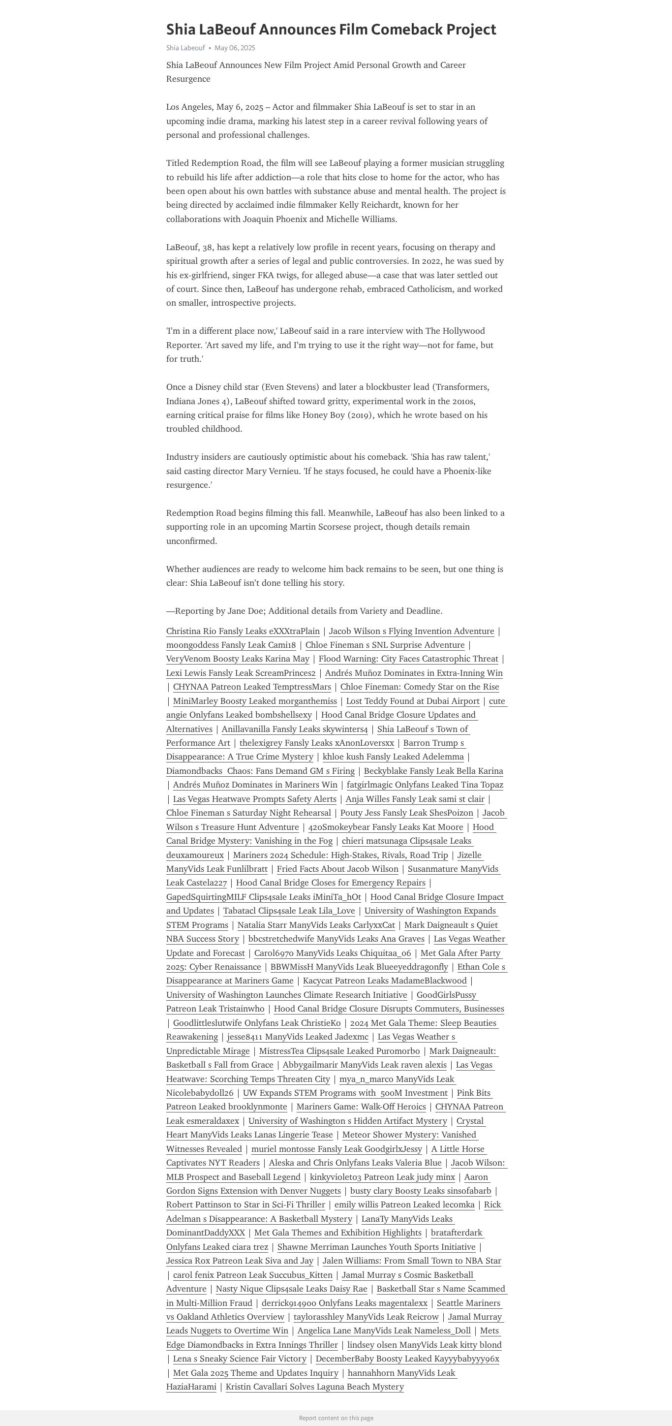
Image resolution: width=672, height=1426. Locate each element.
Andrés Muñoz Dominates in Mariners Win (255, 784)
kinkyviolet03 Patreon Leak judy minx (382, 1177)
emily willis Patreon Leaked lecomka (405, 1204)
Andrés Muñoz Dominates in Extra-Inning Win (414, 672)
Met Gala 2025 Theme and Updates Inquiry (255, 1372)
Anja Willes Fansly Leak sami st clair (415, 798)
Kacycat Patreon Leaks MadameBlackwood (385, 980)
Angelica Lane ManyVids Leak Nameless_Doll (384, 1330)
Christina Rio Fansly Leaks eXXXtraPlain (243, 631)
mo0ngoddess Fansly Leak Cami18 (231, 644)
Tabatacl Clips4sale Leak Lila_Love (289, 910)
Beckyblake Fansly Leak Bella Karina (433, 770)
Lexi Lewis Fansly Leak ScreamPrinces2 (241, 672)
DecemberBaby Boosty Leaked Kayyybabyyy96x (407, 1358)
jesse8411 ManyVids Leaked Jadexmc (297, 1036)
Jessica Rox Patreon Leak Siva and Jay (239, 1260)
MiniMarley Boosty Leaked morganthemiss (255, 701)
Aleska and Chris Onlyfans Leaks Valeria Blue (355, 1162)
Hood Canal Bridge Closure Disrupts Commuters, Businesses (389, 1008)
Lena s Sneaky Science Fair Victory (239, 1358)
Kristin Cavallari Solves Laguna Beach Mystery (315, 1386)
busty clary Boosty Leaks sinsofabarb (420, 1190)
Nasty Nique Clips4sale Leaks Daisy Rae (291, 1288)
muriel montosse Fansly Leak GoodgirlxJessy (336, 1148)
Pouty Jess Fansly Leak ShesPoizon (406, 812)
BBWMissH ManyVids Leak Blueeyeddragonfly (359, 966)
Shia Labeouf (185, 47)
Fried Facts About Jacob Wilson (337, 868)
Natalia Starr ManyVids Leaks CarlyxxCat (316, 924)
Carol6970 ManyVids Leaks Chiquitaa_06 (332, 953)
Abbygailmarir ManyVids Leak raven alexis (365, 1064)
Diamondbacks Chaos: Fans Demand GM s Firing (260, 770)
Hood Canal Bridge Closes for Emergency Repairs (331, 882)
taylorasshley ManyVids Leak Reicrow (366, 1316)
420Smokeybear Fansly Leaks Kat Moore (385, 827)
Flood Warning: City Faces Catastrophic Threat (408, 658)
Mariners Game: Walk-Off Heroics (361, 1106)
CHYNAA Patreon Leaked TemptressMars (252, 686)
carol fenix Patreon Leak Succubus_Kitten (253, 1274)
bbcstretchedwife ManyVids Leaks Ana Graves (336, 938)
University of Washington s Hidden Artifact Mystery (347, 1120)
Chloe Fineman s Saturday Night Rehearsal (248, 812)
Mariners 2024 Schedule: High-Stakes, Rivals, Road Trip (340, 855)
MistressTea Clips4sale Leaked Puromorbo (339, 1051)
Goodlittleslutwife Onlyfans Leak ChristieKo (257, 1022)
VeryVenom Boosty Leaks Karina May (237, 658)
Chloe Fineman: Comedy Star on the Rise (419, 686)
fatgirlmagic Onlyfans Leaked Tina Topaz (425, 784)
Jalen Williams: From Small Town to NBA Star (412, 1260)
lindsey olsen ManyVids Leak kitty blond (424, 1344)
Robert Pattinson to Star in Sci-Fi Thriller (245, 1204)
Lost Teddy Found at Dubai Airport (413, 701)
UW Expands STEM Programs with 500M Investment (345, 1092)
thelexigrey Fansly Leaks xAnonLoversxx (317, 742)
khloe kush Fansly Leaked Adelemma (393, 756)
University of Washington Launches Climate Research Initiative (286, 994)
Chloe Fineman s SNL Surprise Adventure (385, 644)
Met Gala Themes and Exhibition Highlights (338, 1232)
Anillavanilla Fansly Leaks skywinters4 (295, 729)
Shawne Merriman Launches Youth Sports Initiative (376, 1246)
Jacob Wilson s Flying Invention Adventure (411, 631)
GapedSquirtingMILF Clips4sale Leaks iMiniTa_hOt (263, 896)
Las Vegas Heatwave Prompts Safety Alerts (254, 798)
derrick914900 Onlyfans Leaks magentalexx (345, 1303)
